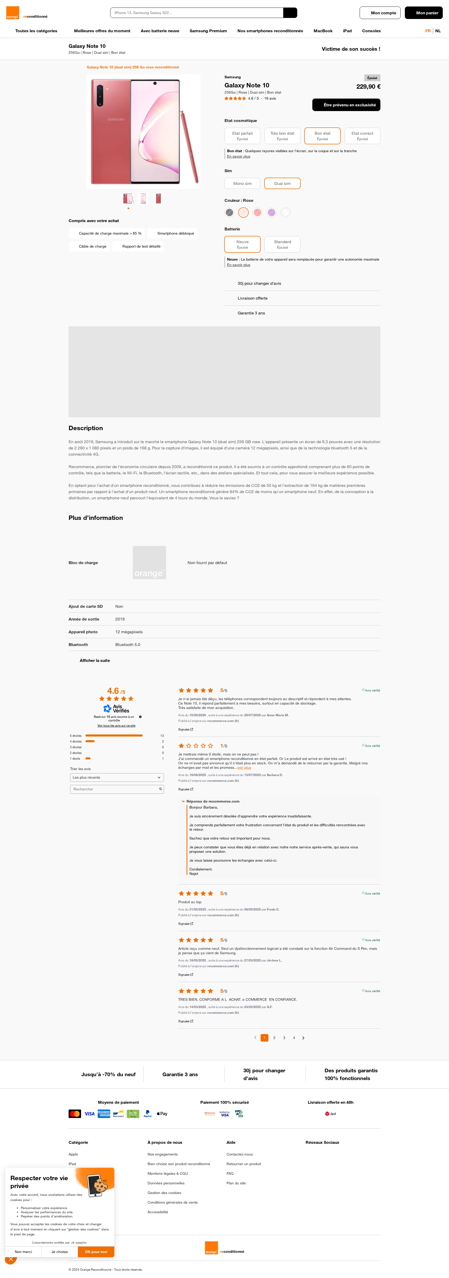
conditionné (35, 16)
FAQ (230, 1173)
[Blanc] (285, 212)
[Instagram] (321, 1156)
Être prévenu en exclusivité (350, 104)
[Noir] (229, 212)
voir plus (244, 767)
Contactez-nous (240, 1154)
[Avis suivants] (303, 1038)
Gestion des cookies (164, 1192)
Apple (73, 1154)
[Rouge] (257, 212)
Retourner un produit (244, 1163)
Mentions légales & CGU (168, 1173)
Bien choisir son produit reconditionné (179, 1163)
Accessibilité (158, 1212)
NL (438, 30)
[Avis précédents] (255, 1037)
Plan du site (236, 1183)
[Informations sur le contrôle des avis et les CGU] (140, 717)
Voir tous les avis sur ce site (116, 725)
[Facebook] (309, 1156)
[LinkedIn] (334, 1156)
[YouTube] (359, 1156)
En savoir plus (238, 156)
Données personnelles (166, 1183)
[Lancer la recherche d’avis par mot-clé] (161, 789)
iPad (72, 1163)
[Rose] (243, 212)
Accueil (71, 67)
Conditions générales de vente (173, 1202)
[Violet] (271, 212)
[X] (347, 1156)
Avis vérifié (372, 689)
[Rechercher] (290, 13)
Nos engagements (163, 1154)
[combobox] (196, 13)
